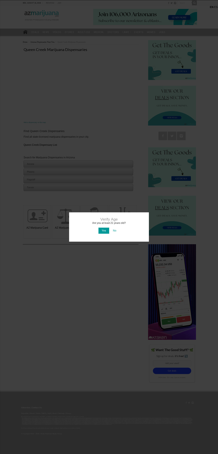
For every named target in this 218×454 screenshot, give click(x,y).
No (114, 230)
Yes (104, 230)
